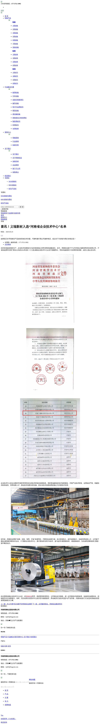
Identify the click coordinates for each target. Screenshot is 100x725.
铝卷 (5, 646)
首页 (2, 215)
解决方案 (9, 87)
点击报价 (8, 244)
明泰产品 (4, 637)
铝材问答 (17, 213)
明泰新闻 (4, 213)
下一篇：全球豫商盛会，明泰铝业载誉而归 (47, 604)
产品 (8, 18)
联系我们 (33, 637)
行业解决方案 (12, 637)
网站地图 (32, 679)
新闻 (8, 132)
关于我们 (8, 148)
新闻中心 (4, 217)
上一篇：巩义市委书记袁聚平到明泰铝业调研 (16, 604)
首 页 (6, 16)
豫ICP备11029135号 (22, 682)
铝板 (2, 646)
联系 (8, 176)
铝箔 (9, 646)
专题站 (7, 178)
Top (2, 715)
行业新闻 (10, 213)
